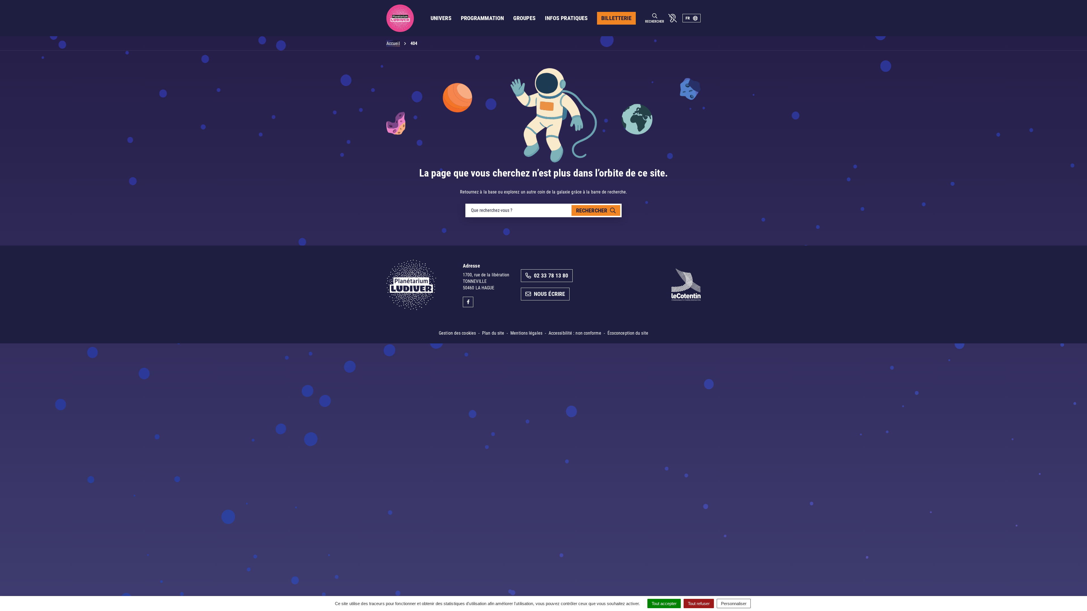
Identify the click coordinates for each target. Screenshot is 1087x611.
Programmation (482, 18)
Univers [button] (441, 18)
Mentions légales (526, 333)
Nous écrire (549, 294)
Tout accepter (664, 603)
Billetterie (616, 18)
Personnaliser (733, 603)
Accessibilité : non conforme (575, 333)
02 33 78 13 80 (551, 275)
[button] (1071, 595)
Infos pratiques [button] (566, 18)
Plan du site (493, 333)
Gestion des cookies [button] (457, 333)
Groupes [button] (524, 18)
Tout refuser (699, 603)
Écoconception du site (627, 333)
